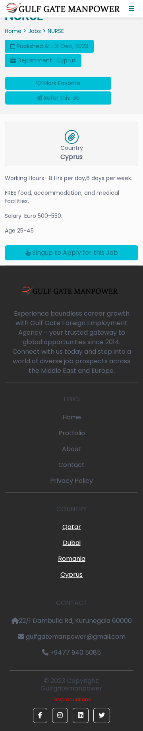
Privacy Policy (71, 480)
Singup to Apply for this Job (74, 252)
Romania (71, 558)
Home (13, 31)
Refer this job (61, 98)
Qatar (71, 526)
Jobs (34, 31)
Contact (71, 464)
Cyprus (71, 574)
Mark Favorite (61, 83)
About (71, 449)
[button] (40, 715)
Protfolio (71, 433)
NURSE (56, 31)
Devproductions (71, 699)
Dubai (72, 542)
